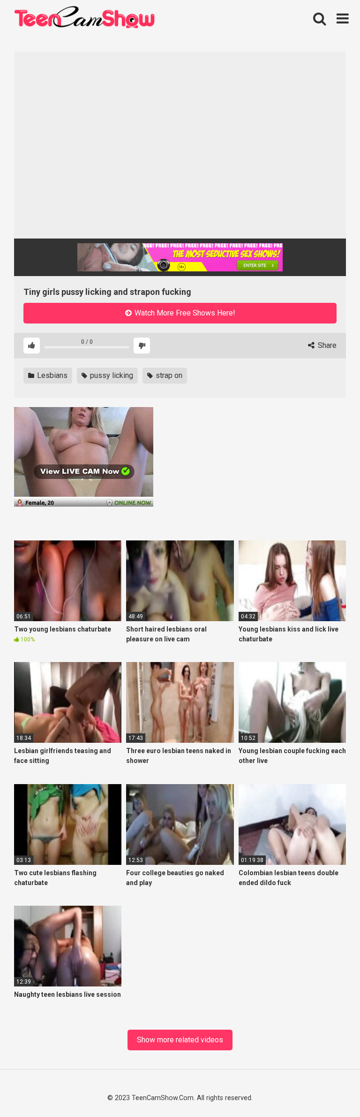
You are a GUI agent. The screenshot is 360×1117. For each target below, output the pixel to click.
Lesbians (51, 375)
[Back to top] (328, 1088)
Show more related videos (180, 1039)
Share (326, 345)
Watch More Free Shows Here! (184, 312)
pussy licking (110, 375)
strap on (168, 375)
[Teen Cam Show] (84, 19)
